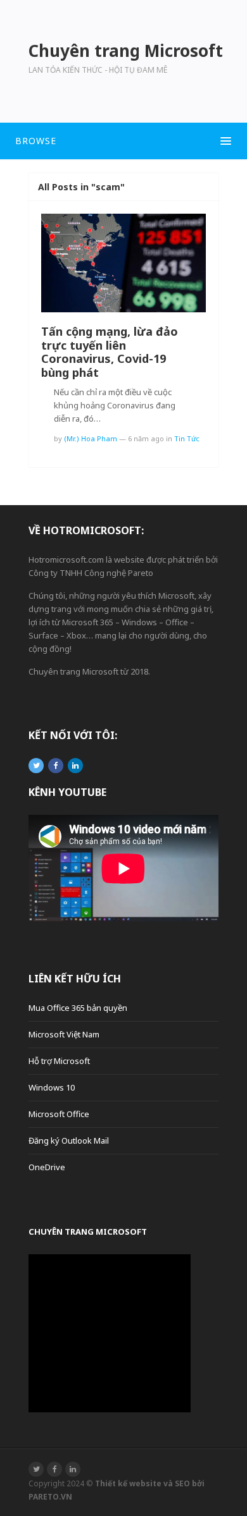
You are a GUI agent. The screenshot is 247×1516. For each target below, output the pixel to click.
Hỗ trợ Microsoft (59, 1061)
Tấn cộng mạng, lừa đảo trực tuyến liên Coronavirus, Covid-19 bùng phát (109, 352)
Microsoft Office (58, 1114)
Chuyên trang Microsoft (87, 1231)
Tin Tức (187, 438)
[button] (123, 141)
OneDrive (46, 1167)
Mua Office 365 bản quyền (77, 1007)
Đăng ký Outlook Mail (68, 1140)
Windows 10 (51, 1087)
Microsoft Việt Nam (63, 1034)
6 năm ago (146, 438)
